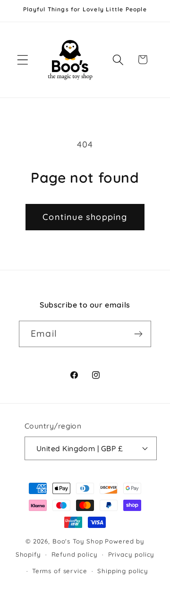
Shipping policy (122, 571)
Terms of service (59, 571)
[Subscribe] (138, 334)
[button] (22, 59)
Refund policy (74, 554)
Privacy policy (131, 554)
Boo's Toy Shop (77, 541)
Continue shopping (84, 216)
